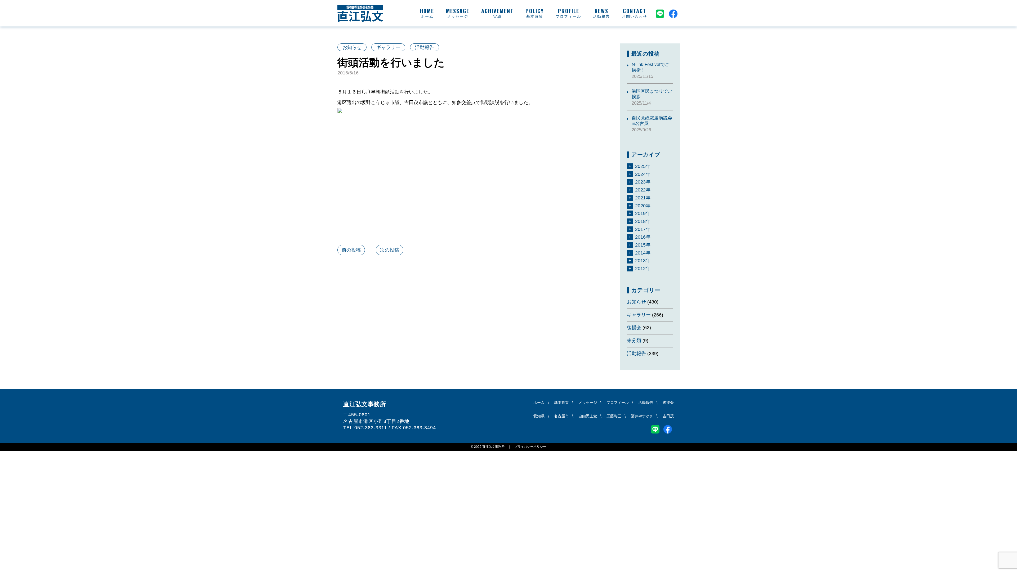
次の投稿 (389, 250)
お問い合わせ (634, 16)
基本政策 (534, 16)
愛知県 (539, 416)
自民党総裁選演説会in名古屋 (652, 120)
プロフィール (568, 16)
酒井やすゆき (642, 416)
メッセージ (457, 16)
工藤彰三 (613, 416)
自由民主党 (587, 416)
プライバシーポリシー (530, 446)
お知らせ (352, 47)
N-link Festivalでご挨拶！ (650, 67)
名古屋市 (561, 416)
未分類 (634, 340)
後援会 (634, 327)
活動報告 (601, 16)
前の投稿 (351, 250)
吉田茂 (668, 416)
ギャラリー (388, 47)
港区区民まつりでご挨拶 (652, 94)
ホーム (427, 16)
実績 (497, 16)
